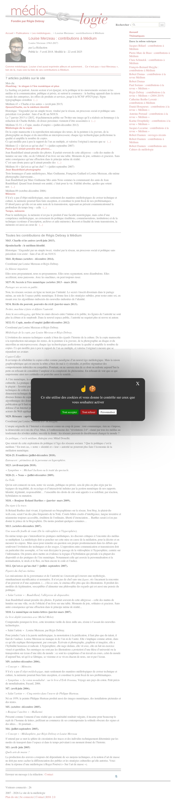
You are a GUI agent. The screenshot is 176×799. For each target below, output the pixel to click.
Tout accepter (69, 412)
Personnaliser (108, 412)
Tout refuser (88, 412)
